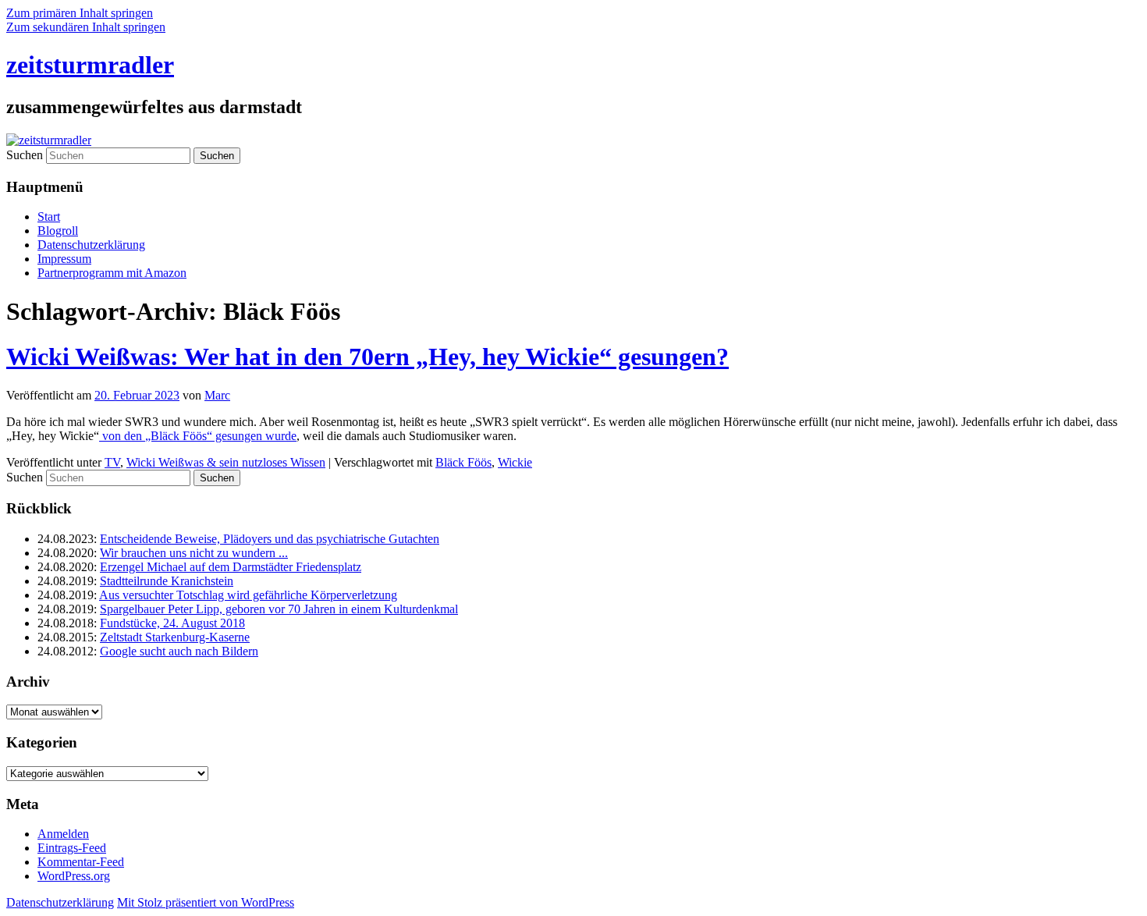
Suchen (24, 155)
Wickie (515, 462)
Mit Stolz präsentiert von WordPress (205, 902)
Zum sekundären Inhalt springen (85, 27)
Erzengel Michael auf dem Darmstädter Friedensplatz (230, 566)
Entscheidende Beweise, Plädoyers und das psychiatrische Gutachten (269, 538)
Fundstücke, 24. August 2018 (172, 623)
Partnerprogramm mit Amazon (111, 272)
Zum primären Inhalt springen (79, 13)
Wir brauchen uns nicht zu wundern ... (194, 552)
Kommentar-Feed (80, 861)
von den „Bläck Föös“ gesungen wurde (198, 435)
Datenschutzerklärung (91, 244)
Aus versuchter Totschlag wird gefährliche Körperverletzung (248, 595)
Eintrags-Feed (71, 847)
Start (48, 216)
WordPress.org (73, 875)
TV (112, 462)
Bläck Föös (463, 462)
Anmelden (63, 833)
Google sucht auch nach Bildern (179, 651)
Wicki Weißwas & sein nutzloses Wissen (225, 462)
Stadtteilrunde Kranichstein (166, 581)
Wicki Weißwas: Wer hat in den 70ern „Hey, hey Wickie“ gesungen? (367, 357)
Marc (217, 395)
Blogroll (57, 230)
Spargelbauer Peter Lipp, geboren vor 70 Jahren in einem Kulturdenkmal (279, 609)
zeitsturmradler (90, 65)
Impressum (64, 258)
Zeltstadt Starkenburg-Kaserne (175, 637)
